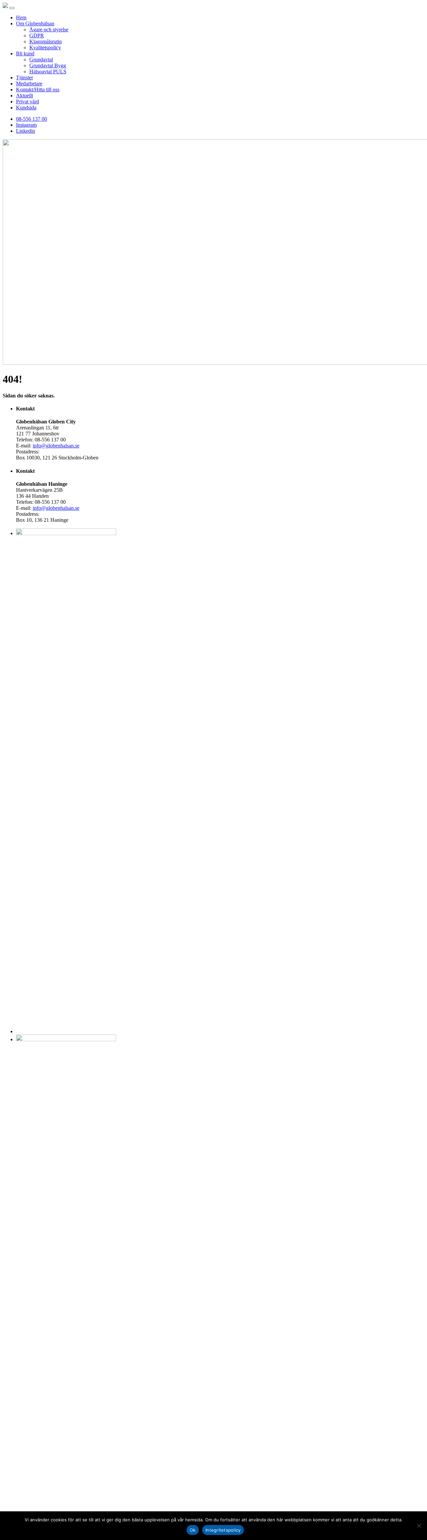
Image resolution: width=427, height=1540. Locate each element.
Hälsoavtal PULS (47, 71)
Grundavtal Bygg (47, 65)
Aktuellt (24, 95)
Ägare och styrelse (48, 29)
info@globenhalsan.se (56, 445)
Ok (193, 1530)
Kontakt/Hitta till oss (37, 89)
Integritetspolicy (223, 1530)
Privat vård (27, 101)
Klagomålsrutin (45, 41)
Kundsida (26, 107)
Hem (21, 17)
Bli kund (25, 53)
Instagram (26, 125)
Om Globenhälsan (35, 23)
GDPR (36, 35)
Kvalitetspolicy (45, 47)
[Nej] (418, 1525)
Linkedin (25, 131)
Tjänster (24, 77)
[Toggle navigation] (12, 8)
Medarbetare (29, 83)
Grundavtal (41, 59)
